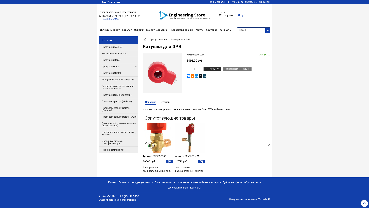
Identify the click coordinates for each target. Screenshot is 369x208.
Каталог (127, 30)
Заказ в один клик (237, 69)
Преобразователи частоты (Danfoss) (116, 109)
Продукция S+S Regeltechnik (117, 95)
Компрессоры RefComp (114, 53)
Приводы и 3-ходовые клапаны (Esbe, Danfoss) (119, 124)
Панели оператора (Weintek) (117, 101)
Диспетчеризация (156, 30)
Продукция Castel (111, 73)
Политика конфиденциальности (135, 182)
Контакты (225, 30)
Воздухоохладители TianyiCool (118, 79)
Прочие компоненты (113, 149)
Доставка (211, 30)
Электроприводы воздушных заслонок (118, 133)
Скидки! (139, 30)
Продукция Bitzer (111, 60)
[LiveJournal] (204, 76)
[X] (200, 76)
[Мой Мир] (196, 76)
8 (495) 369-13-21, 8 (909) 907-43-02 (121, 16)
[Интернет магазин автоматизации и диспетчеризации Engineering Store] (184, 14)
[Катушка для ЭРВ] (162, 73)
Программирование (181, 30)
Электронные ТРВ (180, 39)
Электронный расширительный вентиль (157, 169)
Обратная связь (252, 182)
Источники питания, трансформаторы (112, 142)
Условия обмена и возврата (206, 182)
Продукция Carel (158, 39)
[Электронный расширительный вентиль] (158, 138)
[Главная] (144, 39)
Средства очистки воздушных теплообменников (118, 87)
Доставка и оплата (178, 187)
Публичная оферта (232, 182)
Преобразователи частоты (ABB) (119, 116)
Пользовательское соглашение (172, 182)
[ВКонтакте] (188, 76)
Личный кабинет (110, 30)
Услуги (199, 30)
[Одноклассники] (192, 76)
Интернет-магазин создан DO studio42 (249, 199)
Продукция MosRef (112, 47)
